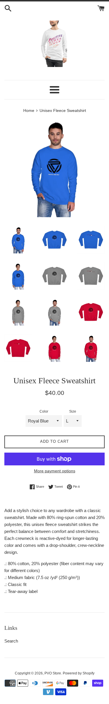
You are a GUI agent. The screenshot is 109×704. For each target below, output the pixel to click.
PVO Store (52, 673)
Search (11, 640)
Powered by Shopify (78, 673)
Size (72, 411)
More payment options (54, 471)
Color (44, 411)
